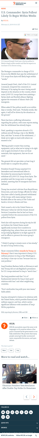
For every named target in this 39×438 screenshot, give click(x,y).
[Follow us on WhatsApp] (3, 417)
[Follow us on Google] (17, 412)
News (3, 9)
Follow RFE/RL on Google (24, 435)
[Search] (36, 435)
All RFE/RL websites (7, 435)
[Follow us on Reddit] (8, 412)
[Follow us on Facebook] (26, 412)
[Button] (35, 29)
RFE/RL (5, 21)
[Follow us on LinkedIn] (31, 412)
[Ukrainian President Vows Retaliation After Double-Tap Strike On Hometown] (19, 373)
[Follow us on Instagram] (12, 412)
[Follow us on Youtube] (3, 412)
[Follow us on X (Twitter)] (22, 412)
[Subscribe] (8, 417)
